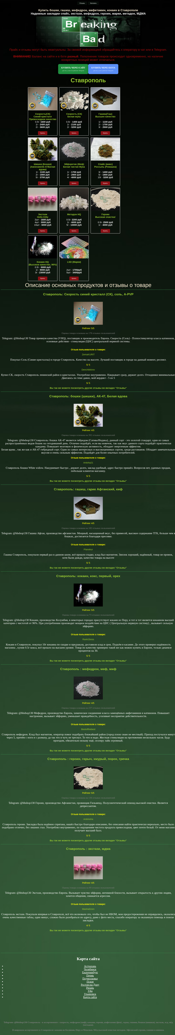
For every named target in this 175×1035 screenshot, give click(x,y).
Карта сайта (90, 997)
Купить (42, 133)
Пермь (90, 975)
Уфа (90, 990)
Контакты (93, 3)
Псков (90, 981)
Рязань (90, 987)
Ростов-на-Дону (90, 984)
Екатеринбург (90, 972)
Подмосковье (90, 978)
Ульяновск (90, 993)
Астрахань (90, 966)
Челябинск (90, 969)
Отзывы (82, 3)
